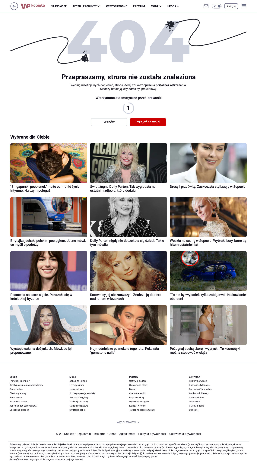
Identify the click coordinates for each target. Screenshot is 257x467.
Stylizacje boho (77, 410)
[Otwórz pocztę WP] (206, 6)
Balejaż (133, 389)
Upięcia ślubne (196, 397)
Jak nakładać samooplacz (23, 405)
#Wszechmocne (116, 6)
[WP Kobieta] (36, 6)
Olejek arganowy (18, 393)
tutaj (80, 459)
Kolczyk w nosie (137, 405)
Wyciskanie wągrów (139, 401)
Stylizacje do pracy (78, 401)
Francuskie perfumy (20, 381)
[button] (216, 6)
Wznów (109, 122)
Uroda (171, 6)
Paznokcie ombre (18, 401)
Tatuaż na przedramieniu (142, 410)
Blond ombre (16, 389)
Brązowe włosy (136, 397)
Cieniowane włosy (138, 385)
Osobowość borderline (200, 389)
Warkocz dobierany (199, 393)
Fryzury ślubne (76, 385)
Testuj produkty (85, 6)
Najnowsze (59, 6)
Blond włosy (16, 397)
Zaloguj (231, 6)
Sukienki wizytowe (78, 405)
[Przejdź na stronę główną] (14, 9)
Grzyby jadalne (196, 405)
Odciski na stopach (19, 410)
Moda (154, 6)
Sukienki (193, 410)
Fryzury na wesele (198, 381)
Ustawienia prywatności (184, 434)
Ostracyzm (194, 401)
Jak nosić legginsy (78, 397)
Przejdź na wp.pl (148, 122)
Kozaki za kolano (78, 381)
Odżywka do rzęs (137, 381)
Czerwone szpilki (137, 393)
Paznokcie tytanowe (199, 385)
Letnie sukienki (76, 389)
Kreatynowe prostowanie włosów (26, 385)
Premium (139, 6)
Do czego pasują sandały (82, 393)
